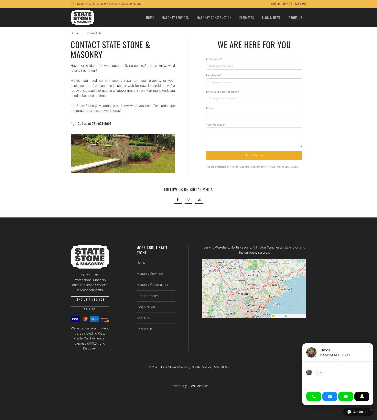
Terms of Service (283, 167)
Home (150, 17)
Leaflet (279, 316)
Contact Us (144, 329)
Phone (210, 108)
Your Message (216, 124)
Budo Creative (198, 386)
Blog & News (271, 17)
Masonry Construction (214, 17)
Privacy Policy (264, 167)
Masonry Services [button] (175, 17)
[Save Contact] (361, 396)
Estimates (246, 17)
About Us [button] (295, 17)
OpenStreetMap (296, 316)
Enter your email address (222, 91)
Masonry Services (149, 274)
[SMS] (345, 396)
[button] (370, 347)
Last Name (213, 75)
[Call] (313, 396)
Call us (90, 309)
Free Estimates (147, 296)
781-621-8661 (297, 4)
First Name (214, 59)
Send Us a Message (89, 299)
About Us (143, 318)
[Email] (329, 396)
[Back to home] (82, 17)
